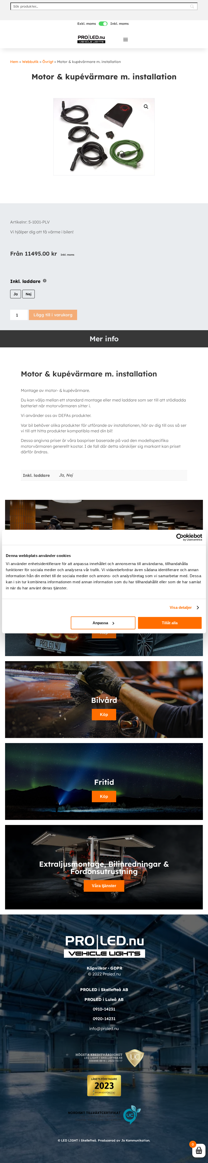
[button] (125, 39)
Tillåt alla (170, 623)
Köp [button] (104, 796)
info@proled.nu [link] (104, 1028)
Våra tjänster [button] (104, 886)
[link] (91, 39)
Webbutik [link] (30, 61)
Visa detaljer (181, 607)
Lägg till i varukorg (53, 314)
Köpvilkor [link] (97, 968)
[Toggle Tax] (103, 23)
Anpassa (100, 623)
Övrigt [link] (47, 61)
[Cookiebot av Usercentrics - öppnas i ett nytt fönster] (180, 537)
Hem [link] (14, 61)
